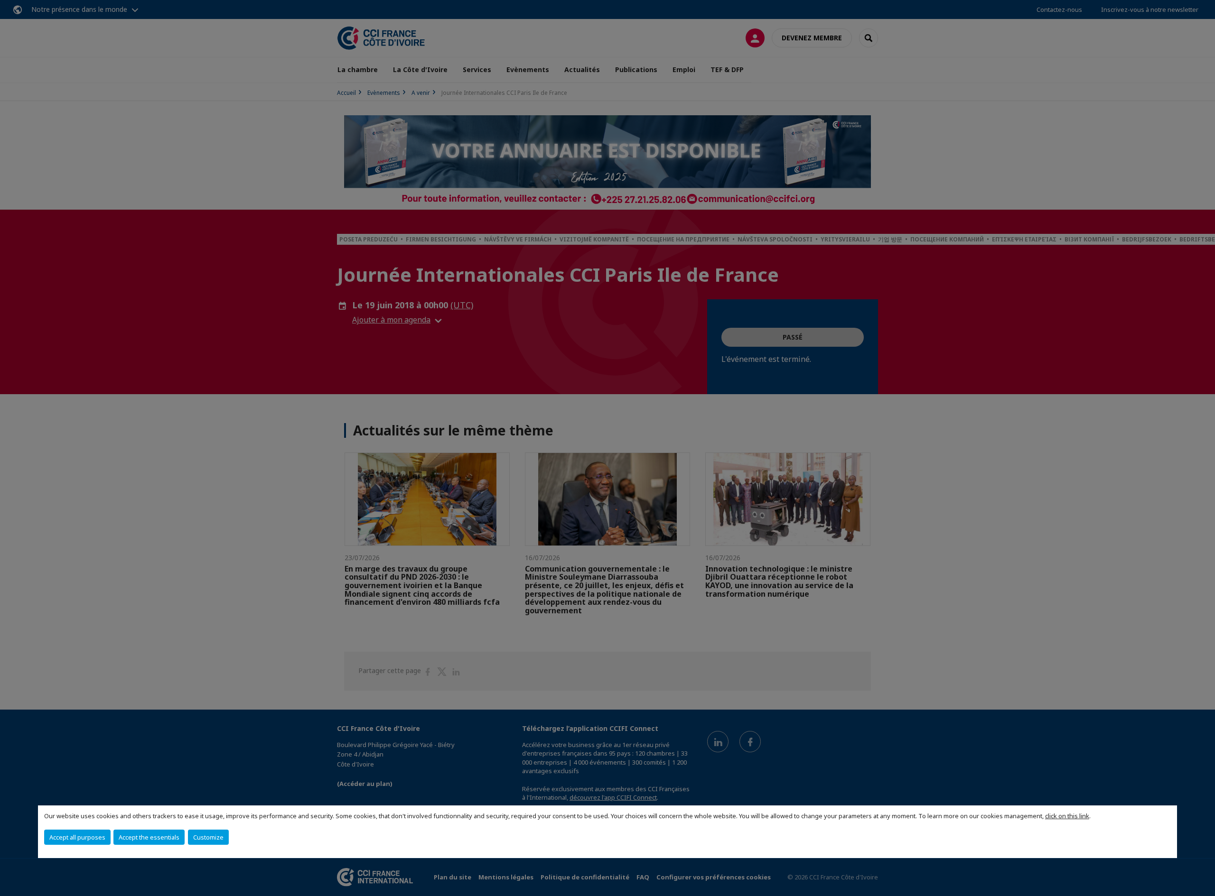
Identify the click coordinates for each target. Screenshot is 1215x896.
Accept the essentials (149, 837)
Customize (208, 837)
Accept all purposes (77, 837)
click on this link (1067, 816)
